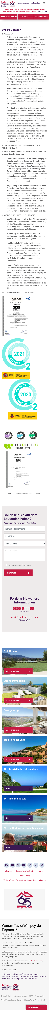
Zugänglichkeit (6, 996)
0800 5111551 (42, 12)
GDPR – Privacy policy (36, 996)
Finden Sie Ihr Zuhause (8, 17)
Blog (28, 875)
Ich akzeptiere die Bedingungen (20, 565)
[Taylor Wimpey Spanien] (24, 4)
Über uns (9, 871)
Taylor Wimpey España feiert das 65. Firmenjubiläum (25, 880)
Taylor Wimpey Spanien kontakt (11, 1000)
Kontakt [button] (35, 1007)
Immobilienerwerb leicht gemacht (29, 871)
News (21, 875)
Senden (11, 572)
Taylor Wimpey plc (35, 961)
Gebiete (25, 17)
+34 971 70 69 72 (24, 616)
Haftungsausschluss (20, 996)
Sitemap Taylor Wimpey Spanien (35, 1000)
